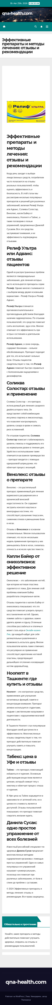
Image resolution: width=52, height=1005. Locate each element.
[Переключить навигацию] (47, 26)
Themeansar (26, 1000)
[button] (36, 26)
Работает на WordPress (15, 996)
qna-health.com (17, 13)
